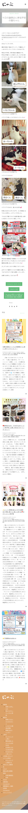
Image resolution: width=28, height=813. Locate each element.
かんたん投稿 (11, 294)
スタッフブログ (7, 792)
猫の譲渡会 (10, 297)
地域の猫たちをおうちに (12, 295)
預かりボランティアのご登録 (9, 713)
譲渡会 (15, 297)
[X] (12, 306)
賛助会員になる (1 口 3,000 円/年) (9, 743)
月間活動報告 (9, 775)
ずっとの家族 (17, 294)
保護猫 (5, 704)
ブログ (16, 289)
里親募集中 (19, 297)
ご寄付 (5, 734)
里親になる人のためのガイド (9, 722)
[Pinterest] (17, 306)
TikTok (5, 779)
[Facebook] (9, 306)
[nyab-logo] (8, 696)
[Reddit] (14, 306)
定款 (7, 777)
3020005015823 (19, 803)
